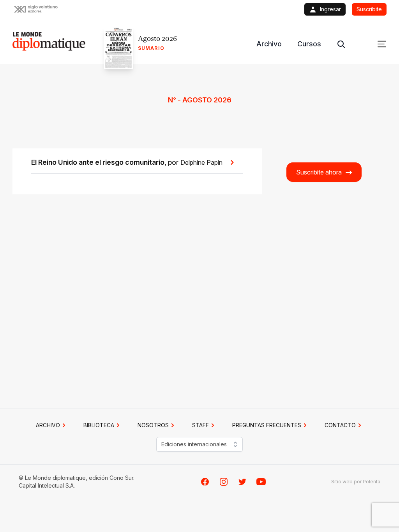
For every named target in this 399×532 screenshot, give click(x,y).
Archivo (269, 44)
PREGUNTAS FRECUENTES (266, 425)
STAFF (200, 425)
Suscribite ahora (319, 172)
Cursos (309, 44)
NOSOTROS (153, 425)
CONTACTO (340, 425)
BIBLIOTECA (98, 425)
